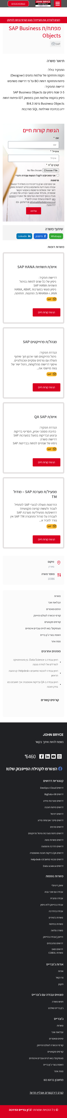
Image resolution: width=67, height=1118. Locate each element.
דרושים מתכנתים (55, 943)
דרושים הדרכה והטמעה (52, 846)
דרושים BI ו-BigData (53, 794)
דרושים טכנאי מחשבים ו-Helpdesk (47, 859)
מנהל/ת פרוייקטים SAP (40, 341)
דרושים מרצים (56, 826)
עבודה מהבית (56, 898)
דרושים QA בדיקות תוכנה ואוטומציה (46, 853)
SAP (58, 44)
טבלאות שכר (54, 602)
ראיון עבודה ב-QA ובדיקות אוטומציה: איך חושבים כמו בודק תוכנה (32, 684)
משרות (57, 596)
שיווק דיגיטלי (57, 885)
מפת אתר (56, 641)
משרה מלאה (57, 930)
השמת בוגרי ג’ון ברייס (50, 635)
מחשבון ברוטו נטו (53, 1080)
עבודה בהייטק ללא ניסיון (52, 904)
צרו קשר (59, 977)
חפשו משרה (57, 1001)
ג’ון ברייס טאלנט (55, 1008)
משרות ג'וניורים (56, 917)
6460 (30, 756)
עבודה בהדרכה (56, 911)
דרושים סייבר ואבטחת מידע (50, 820)
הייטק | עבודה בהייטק (53, 936)
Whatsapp (56, 236)
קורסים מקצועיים (52, 622)
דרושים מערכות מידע (53, 800)
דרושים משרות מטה (54, 839)
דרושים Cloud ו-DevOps (51, 787)
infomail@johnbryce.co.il (42, 202)
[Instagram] (59, 756)
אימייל (55, 151)
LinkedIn (22, 236)
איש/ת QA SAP (45, 416)
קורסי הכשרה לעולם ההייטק (47, 615)
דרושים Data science (53, 866)
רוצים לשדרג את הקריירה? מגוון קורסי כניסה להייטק (33, 20)
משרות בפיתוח (56, 924)
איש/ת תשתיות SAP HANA (37, 266)
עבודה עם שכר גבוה (53, 891)
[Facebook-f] (41, 756)
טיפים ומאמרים (53, 609)
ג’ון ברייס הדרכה (20, 1110)
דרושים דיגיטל (56, 813)
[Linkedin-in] (47, 756)
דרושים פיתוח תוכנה (53, 807)
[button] (57, 3)
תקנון (60, 984)
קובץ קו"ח (53, 165)
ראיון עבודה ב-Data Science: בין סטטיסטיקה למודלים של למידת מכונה (35, 662)
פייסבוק (39, 236)
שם (57, 138)
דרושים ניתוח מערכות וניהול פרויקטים (45, 833)
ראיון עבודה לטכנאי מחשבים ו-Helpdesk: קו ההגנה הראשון (33, 673)
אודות (60, 971)
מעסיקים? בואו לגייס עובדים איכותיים (43, 628)
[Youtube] (53, 756)
